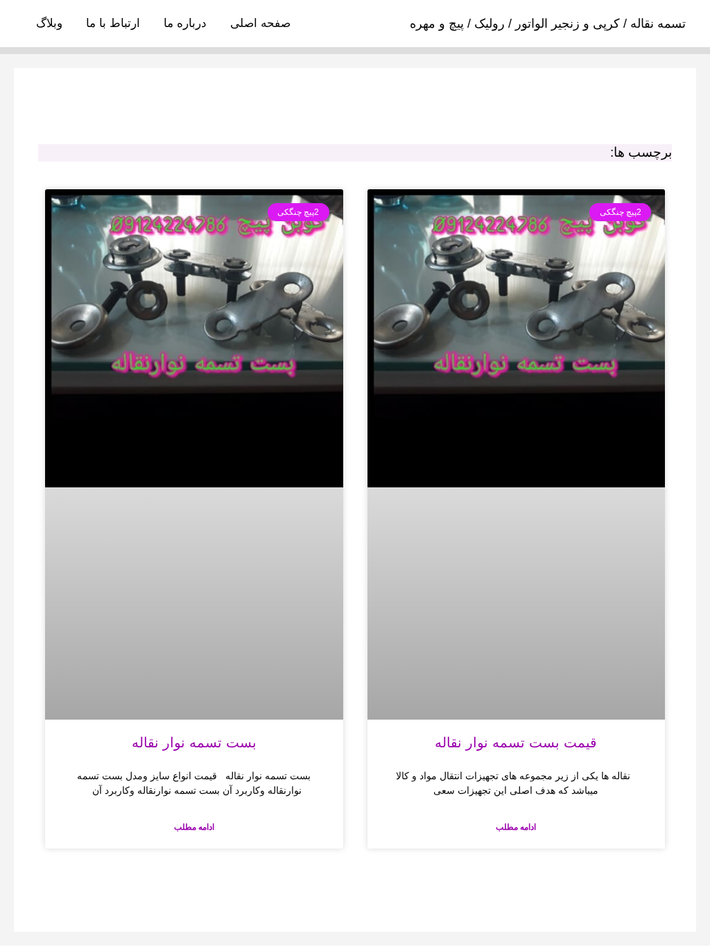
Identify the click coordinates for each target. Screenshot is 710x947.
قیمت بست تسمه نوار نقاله (516, 742)
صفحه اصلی (260, 23)
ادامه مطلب (516, 827)
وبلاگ (49, 23)
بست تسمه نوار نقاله (194, 742)
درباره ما (185, 23)
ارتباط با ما (113, 23)
